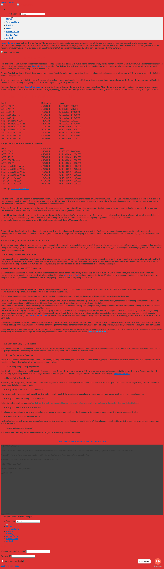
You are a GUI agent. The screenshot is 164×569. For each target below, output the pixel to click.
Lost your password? (10, 566)
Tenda (3, 43)
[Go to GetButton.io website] (158, 566)
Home (9, 18)
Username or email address (13, 551)
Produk (9, 25)
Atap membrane (81, 441)
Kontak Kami (12, 35)
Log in (20, 561)
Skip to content (7, 2)
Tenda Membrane (66, 441)
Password (6, 556)
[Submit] (12, 17)
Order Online (12, 31)
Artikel (9, 38)
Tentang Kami (12, 22)
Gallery (9, 28)
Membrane (11, 43)
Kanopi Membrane (97, 441)
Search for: (16, 13)
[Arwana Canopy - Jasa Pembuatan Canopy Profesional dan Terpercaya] (17, 4)
